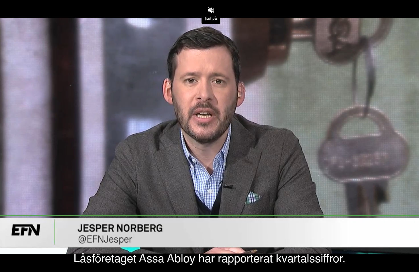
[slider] (209, 254)
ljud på (211, 18)
